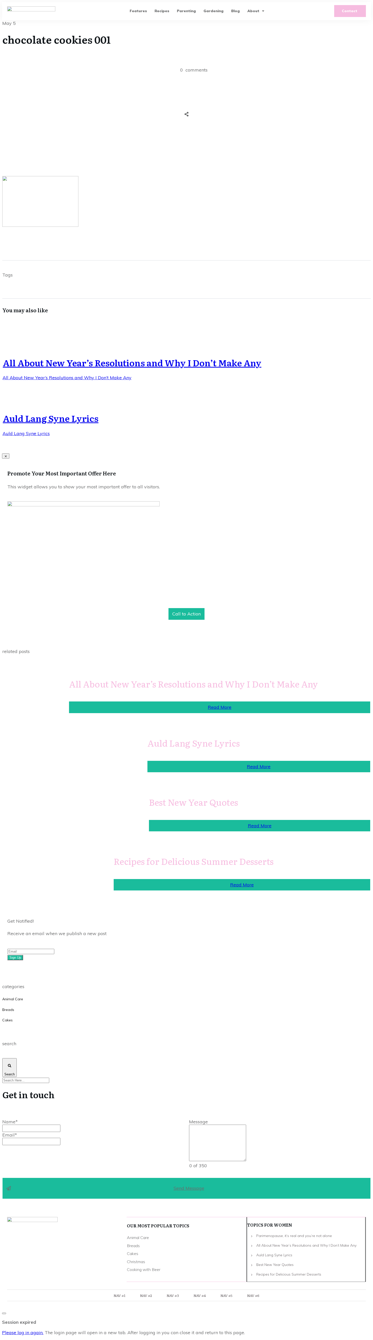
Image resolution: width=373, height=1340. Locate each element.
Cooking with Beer (143, 1269)
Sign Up (15, 957)
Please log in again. (22, 1332)
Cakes (7, 1020)
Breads (8, 1009)
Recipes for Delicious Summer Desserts (194, 861)
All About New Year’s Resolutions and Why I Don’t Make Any (132, 362)
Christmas (136, 1261)
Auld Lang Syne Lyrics (50, 418)
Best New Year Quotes (193, 802)
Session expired (19, 1322)
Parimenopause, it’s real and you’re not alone (294, 1235)
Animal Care (12, 999)
